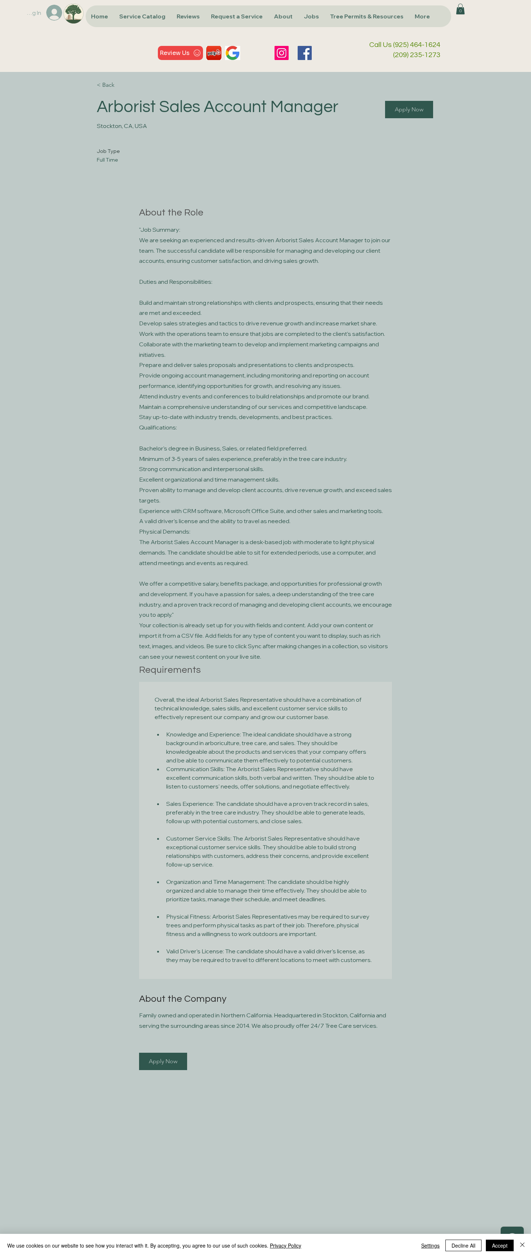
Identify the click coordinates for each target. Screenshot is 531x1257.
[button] (142, 16)
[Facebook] (305, 53)
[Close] (522, 1245)
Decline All (463, 1245)
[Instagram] (282, 53)
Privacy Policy (285, 1245)
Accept (500, 1245)
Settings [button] (430, 1245)
